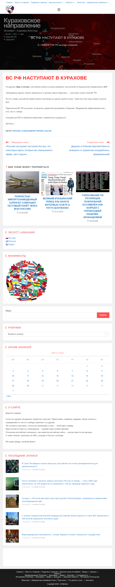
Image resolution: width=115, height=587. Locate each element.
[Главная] (38, 45)
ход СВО (48, 131)
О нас (53, 580)
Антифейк (76, 572)
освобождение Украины (32, 131)
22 (87, 381)
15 (87, 376)
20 (57, 381)
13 (57, 376)
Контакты (90, 580)
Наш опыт (62, 580)
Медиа (85, 572)
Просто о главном (22, 2)
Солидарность (82, 575)
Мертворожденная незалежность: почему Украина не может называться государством (61, 535)
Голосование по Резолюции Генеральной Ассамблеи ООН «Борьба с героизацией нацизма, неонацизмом (93, 206)
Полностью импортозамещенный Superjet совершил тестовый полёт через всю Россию (22, 202)
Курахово (16, 131)
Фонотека (81, 2)
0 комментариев (38, 469)
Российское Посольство (89, 577)
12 (43, 376)
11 (28, 376)
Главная (9, 2)
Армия (62, 575)
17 (13, 381)
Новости (69, 2)
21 (72, 381)
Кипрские (67, 577)
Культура (70, 575)
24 (13, 385)
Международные (31, 575)
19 (43, 381)
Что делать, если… (76, 580)
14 (72, 376)
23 (102, 381)
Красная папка (55, 2)
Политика (42, 575)
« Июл (8, 396)
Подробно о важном (39, 2)
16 (102, 376)
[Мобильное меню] (59, 9)
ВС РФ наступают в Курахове (64, 45)
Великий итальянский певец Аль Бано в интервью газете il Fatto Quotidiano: (57, 203)
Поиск (8, 311)
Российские (20, 577)
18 (28, 381)
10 (13, 376)
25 (28, 385)
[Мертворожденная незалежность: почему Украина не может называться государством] (12, 536)
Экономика (53, 575)
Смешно (93, 572)
